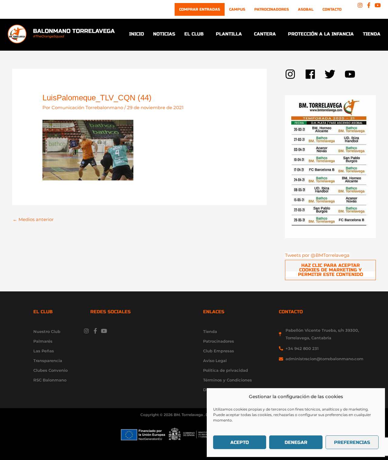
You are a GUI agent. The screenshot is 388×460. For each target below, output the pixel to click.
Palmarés (42, 341)
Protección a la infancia (321, 34)
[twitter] (335, 74)
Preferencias (352, 442)
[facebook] (315, 74)
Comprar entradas (199, 9)
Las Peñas (43, 350)
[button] (195, 34)
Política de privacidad (225, 370)
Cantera (265, 34)
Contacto (332, 9)
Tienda (371, 34)
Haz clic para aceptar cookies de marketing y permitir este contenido (330, 270)
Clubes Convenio (50, 370)
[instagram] (295, 74)
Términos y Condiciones (227, 380)
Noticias (164, 34)
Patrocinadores (271, 9)
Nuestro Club (46, 331)
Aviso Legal (215, 360)
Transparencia (47, 360)
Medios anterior (33, 219)
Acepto (239, 442)
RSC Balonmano (49, 380)
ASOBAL (305, 9)
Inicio (136, 34)
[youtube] (352, 74)
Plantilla (229, 34)
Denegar (296, 442)
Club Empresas (218, 350)
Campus (237, 9)
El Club (194, 34)
